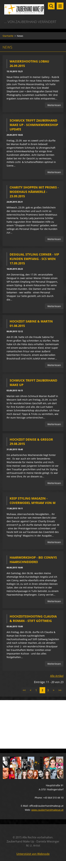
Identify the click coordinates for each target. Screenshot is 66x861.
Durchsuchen (51, 6)
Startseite (8, 35)
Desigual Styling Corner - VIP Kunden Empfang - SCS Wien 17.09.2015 (34, 258)
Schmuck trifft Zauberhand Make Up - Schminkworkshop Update (34, 124)
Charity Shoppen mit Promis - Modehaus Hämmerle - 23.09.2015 (34, 191)
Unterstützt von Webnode (33, 854)
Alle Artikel (56, 676)
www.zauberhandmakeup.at (47, 809)
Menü (60, 6)
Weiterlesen (54, 105)
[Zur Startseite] (33, 9)
